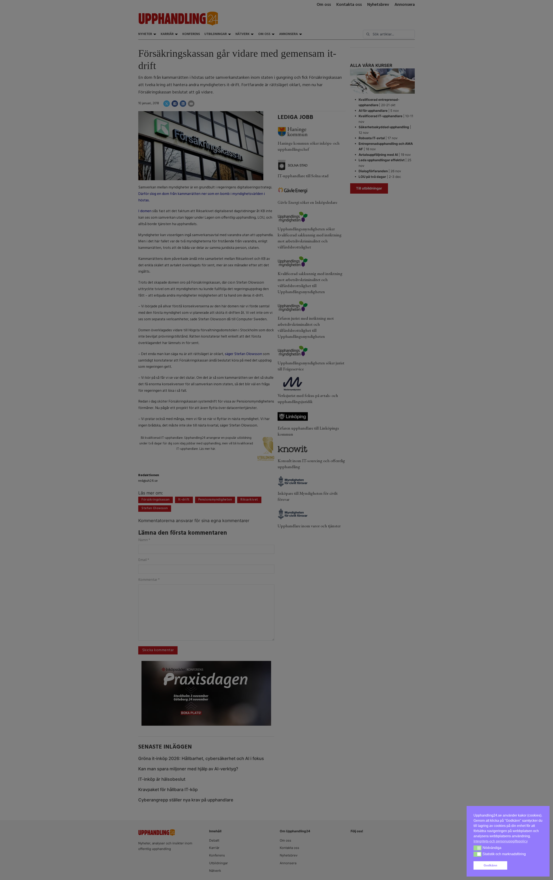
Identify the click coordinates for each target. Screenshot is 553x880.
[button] (526, 865)
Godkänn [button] (490, 865)
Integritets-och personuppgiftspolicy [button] (501, 841)
